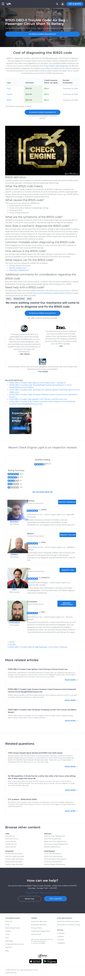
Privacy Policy (36, 928)
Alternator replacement (19, 270)
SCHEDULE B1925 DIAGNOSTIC (42, 34)
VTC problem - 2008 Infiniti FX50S (22, 799)
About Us (8, 921)
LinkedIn (60, 936)
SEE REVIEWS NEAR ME (42, 492)
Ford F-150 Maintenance (52, 854)
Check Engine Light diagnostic (56, 66)
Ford (9, 88)
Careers (8, 931)
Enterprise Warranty (39, 925)
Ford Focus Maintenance (53, 862)
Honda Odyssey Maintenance (54, 864)
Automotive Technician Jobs (68, 921)
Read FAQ (29, 899)
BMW (9, 100)
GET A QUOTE (75, 4)
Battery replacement (18, 268)
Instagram (61, 943)
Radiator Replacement (52, 847)
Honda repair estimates (13, 854)
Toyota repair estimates (13, 862)
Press (7, 925)
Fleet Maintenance (12, 928)
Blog (7, 951)
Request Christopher (67, 603)
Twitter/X (60, 940)
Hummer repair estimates (14, 856)
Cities (7, 934)
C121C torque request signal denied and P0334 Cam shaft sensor (35, 753)
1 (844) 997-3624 (32, 893)
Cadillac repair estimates (14, 864)
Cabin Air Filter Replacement (54, 836)
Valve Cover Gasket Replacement (56, 844)
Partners (8, 947)
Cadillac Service (11, 844)
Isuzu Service (10, 836)
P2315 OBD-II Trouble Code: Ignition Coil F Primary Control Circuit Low (38, 399)
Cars (7, 938)
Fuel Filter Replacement (52, 839)
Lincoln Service (10, 841)
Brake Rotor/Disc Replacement (55, 841)
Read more (70, 680)
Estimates (9, 941)
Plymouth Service (11, 839)
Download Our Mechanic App (68, 925)
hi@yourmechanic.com (50, 893)
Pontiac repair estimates (14, 859)
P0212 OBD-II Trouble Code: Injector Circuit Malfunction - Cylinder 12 (37, 383)
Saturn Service (10, 847)
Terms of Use (36, 934)
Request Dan (68, 570)
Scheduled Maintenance (14, 944)
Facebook (61, 933)
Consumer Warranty (39, 921)
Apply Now (19, 428)
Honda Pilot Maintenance (53, 856)
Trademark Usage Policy (40, 931)
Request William (68, 535)
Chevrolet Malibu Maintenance (55, 859)
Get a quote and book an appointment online (52, 293)
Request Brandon (67, 502)
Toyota (9, 94)
